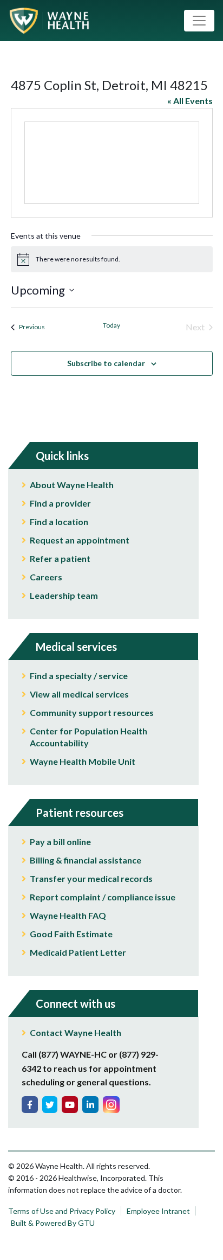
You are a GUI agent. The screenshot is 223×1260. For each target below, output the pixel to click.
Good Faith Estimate (71, 934)
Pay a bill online (60, 841)
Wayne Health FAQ (68, 915)
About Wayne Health (72, 484)
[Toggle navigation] (199, 20)
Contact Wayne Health (75, 1032)
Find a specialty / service (79, 675)
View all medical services (79, 694)
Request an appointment (79, 540)
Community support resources (92, 712)
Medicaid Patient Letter (78, 952)
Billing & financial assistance (85, 860)
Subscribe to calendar (106, 363)
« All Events (190, 100)
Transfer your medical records (91, 878)
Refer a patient (60, 558)
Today (111, 325)
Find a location (59, 521)
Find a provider (60, 503)
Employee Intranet (158, 1211)
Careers (46, 577)
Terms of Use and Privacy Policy (61, 1211)
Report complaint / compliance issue (102, 897)
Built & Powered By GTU (53, 1222)
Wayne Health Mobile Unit (82, 761)
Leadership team (64, 595)
